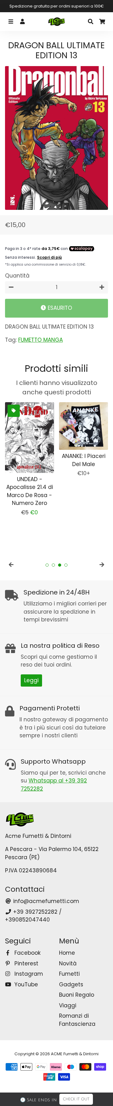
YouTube (25, 984)
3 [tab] (59, 565)
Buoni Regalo (76, 995)
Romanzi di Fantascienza (77, 1020)
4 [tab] (65, 565)
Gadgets (71, 984)
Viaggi (67, 1005)
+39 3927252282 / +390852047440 (33, 916)
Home (67, 953)
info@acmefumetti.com (45, 901)
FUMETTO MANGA (40, 340)
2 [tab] (53, 565)
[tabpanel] (29, 459)
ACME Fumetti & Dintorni (75, 1054)
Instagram (28, 974)
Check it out (76, 1099)
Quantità (17, 275)
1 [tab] (47, 565)
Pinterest (25, 963)
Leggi (31, 680)
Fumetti (69, 974)
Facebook (26, 953)
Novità (68, 963)
